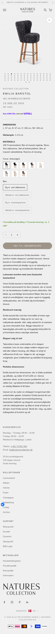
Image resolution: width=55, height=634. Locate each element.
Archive (6, 512)
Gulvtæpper (8, 497)
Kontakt (6, 531)
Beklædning (8, 502)
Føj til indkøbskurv (27, 246)
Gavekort (7, 536)
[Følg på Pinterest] (19, 602)
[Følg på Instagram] (12, 602)
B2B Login (7, 546)
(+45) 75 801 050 (19, 446)
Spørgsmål (8, 541)
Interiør (6, 488)
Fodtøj (6, 507)
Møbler (6, 483)
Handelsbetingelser (12, 561)
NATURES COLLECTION (16, 89)
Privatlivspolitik (9, 566)
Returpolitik (8, 570)
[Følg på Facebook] (4, 602)
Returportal (8, 527)
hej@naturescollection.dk (21, 450)
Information (8, 575)
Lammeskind (9, 478)
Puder (6, 492)
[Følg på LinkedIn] (27, 602)
